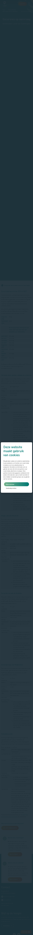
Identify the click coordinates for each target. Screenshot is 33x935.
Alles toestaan (10, 484)
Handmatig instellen (11, 488)
